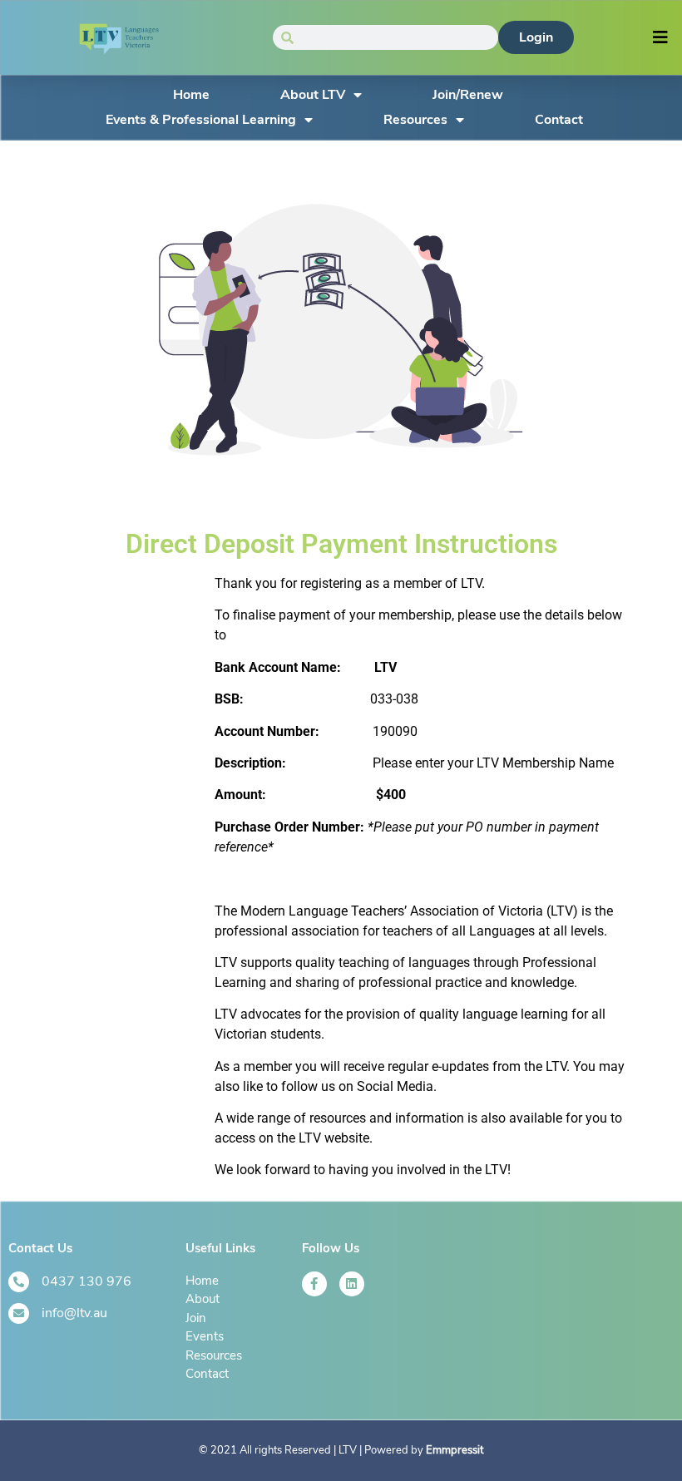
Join (195, 1318)
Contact (559, 120)
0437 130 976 (86, 1281)
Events (204, 1336)
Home (191, 95)
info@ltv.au (74, 1313)
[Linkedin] (351, 1283)
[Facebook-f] (314, 1283)
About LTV (312, 95)
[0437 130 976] (18, 1281)
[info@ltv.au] (18, 1313)
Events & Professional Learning (201, 120)
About (202, 1299)
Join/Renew (467, 95)
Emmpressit (454, 1450)
